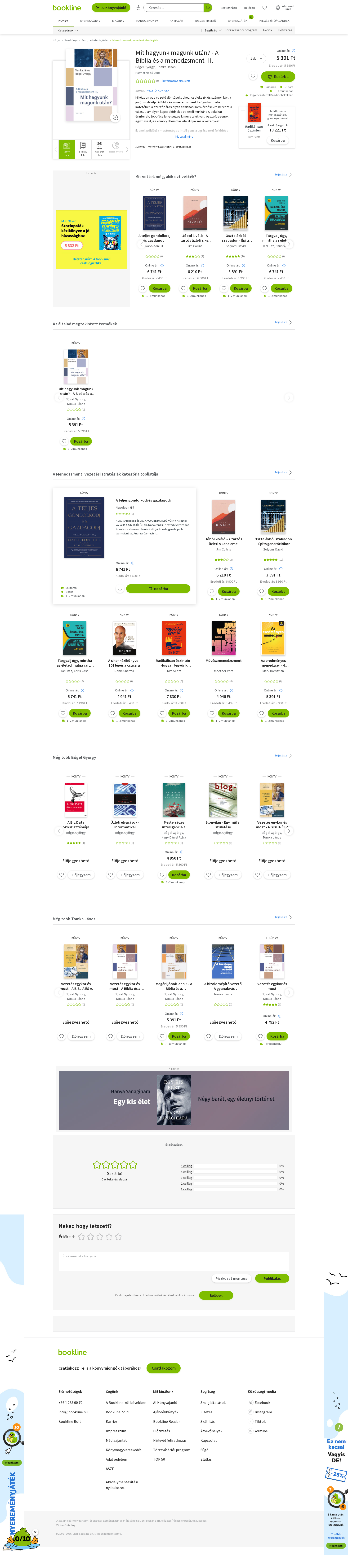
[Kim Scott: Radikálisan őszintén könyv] (174, 638)
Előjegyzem (81, 874)
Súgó (205, 1449)
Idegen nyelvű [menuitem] (205, 20)
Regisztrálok (229, 7)
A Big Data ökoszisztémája (75, 824)
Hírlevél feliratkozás (170, 1440)
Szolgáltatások (213, 1402)
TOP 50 (159, 1459)
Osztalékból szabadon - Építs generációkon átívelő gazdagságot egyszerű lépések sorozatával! (236, 238)
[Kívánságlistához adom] (253, 75)
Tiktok (260, 1421)
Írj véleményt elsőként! (176, 81)
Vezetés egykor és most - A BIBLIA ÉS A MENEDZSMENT (272, 824)
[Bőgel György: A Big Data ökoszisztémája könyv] (76, 800)
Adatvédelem (116, 1459)
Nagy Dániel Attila (174, 837)
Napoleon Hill (154, 246)
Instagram (263, 1412)
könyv (154, 190)
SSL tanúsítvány (65, 1525)
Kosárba (281, 76)
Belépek (249, 7)
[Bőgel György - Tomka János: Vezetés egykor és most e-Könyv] (272, 961)
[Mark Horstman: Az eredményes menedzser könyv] (273, 638)
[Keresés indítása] (208, 7)
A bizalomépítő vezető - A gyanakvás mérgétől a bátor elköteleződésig (223, 986)
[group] (66, 149)
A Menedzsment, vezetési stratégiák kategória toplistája (105, 474)
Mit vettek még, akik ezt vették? (165, 176)
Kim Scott (174, 671)
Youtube (261, 1430)
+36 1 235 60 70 (70, 1402)
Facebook (262, 1402)
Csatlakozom (164, 1368)
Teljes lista (281, 174)
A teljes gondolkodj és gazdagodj (154, 238)
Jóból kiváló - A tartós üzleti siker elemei (195, 238)
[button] (127, 149)
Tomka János (76, 404)
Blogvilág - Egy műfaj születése (223, 824)
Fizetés (206, 1412)
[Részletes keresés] (138, 7)
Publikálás (272, 1278)
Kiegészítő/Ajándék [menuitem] (274, 20)
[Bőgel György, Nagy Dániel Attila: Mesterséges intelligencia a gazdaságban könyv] (174, 800)
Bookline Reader (166, 1421)
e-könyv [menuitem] (118, 20)
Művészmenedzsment (224, 660)
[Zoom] (115, 117)
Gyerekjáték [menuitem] (240, 19)
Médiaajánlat (116, 1440)
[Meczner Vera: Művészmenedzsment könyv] (224, 638)
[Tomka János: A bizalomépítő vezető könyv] (223, 961)
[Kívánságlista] (264, 7)
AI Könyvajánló (114, 7)
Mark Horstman (273, 671)
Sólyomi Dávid (236, 246)
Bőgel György (75, 399)
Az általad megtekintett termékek (85, 324)
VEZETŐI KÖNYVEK (158, 90)
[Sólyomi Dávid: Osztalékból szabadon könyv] (235, 213)
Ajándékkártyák (165, 1412)
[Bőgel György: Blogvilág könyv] (223, 800)
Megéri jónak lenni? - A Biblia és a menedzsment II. (174, 986)
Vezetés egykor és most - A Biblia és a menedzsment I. (124, 986)
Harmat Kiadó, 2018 (147, 72)
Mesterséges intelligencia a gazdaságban (174, 824)
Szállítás (208, 1421)
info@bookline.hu (73, 1412)
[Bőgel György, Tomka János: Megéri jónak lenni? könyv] (174, 961)
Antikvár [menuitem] (176, 20)
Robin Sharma (124, 671)
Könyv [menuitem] (63, 20)
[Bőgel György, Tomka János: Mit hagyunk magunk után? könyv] (91, 85)
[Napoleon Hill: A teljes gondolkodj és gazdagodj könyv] (154, 213)
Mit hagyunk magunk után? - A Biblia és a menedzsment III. (75, 391)
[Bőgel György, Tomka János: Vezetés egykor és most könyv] (272, 800)
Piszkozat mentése (231, 1278)
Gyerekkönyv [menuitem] (90, 20)
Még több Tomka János (74, 919)
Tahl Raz (268, 246)
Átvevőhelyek (211, 1430)
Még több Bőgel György (74, 757)
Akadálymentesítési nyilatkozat (122, 1485)
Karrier (111, 1421)
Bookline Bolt (69, 1421)
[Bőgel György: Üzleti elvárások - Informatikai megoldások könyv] (125, 800)
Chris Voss (283, 246)
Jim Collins (194, 246)
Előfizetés (285, 30)
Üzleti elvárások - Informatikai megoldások (125, 824)
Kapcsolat (209, 1440)
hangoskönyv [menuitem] (147, 20)
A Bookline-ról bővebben (126, 1402)
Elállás (206, 1459)
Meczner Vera (223, 671)
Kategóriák (65, 30)
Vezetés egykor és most (272, 986)
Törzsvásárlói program (241, 30)
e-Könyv (272, 938)
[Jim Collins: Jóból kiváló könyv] (195, 213)
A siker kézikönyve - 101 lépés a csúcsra (124, 663)
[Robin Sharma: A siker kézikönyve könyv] (124, 638)
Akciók (267, 30)
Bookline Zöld (117, 1412)
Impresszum (116, 1430)
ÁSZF (110, 1468)
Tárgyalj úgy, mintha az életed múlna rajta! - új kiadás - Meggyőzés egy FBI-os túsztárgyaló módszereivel (276, 238)
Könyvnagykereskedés (124, 1449)
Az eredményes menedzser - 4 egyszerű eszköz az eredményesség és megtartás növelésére (273, 663)
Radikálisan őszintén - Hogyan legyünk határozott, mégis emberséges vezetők (174, 663)
